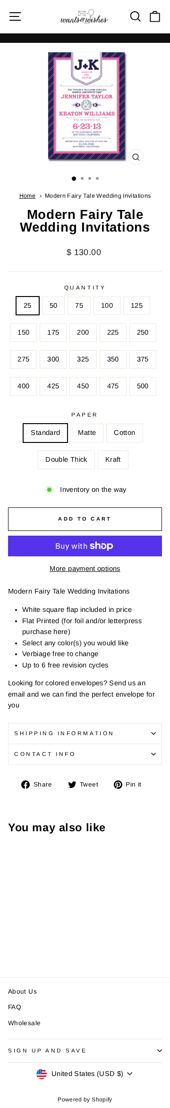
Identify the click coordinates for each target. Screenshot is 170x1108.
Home (27, 196)
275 (23, 359)
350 (113, 359)
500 (143, 386)
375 (143, 359)
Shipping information (64, 733)
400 (23, 386)
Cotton (124, 432)
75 (79, 305)
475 (113, 386)
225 (113, 332)
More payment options (85, 568)
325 (83, 359)
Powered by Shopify (85, 1099)
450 (83, 386)
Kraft (113, 459)
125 (137, 305)
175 (53, 332)
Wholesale (24, 1023)
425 (53, 386)
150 (23, 332)
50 (54, 305)
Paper (85, 414)
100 (107, 305)
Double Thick (66, 459)
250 (143, 332)
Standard (45, 432)
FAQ (14, 1007)
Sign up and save (47, 1050)
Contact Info (45, 754)
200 (83, 332)
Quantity (85, 287)
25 (28, 305)
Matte (87, 432)
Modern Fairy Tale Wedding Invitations (98, 196)
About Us (22, 991)
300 (53, 359)
